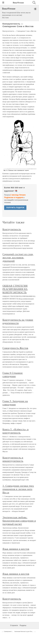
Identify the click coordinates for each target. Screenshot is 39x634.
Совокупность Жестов (15, 348)
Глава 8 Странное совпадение (12, 374)
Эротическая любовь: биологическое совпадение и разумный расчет (19, 521)
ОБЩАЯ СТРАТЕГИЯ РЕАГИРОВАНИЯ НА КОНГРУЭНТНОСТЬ (15, 289)
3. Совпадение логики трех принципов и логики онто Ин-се (18, 489)
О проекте (14, 625)
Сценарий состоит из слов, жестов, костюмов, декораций (17, 257)
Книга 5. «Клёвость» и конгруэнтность (15, 431)
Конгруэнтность (11, 229)
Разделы (23, 625)
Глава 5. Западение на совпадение (15, 402)
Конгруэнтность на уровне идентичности (17, 321)
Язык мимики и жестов (15, 548)
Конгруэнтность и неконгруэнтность (12, 459)
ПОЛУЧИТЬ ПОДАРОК (15, 207)
